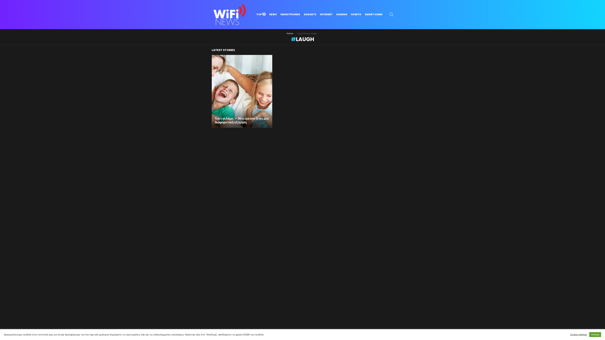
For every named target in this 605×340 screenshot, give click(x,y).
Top (261, 14)
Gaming (341, 14)
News (273, 14)
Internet (326, 14)
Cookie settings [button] (578, 334)
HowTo (356, 14)
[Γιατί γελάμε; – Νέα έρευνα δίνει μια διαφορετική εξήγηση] (242, 91)
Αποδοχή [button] (595, 334)
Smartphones (290, 14)
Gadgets (310, 14)
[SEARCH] (391, 14)
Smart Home (373, 14)
